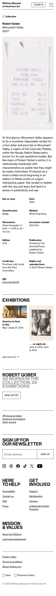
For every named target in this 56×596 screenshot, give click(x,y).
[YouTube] (39, 466)
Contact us (8, 496)
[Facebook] (18, 466)
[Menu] (51, 4)
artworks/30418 (10, 282)
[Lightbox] (28, 83)
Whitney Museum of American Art (11, 5)
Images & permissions (13, 419)
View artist (11, 395)
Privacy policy (9, 556)
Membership (35, 496)
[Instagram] (4, 466)
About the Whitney (12, 534)
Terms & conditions (12, 561)
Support (33, 491)
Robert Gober (11, 23)
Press (5, 506)
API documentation (12, 415)
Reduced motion (26, 575)
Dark (8, 575)
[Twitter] (31, 466)
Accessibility (8, 491)
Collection (10, 16)
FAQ (4, 501)
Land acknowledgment (14, 539)
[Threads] (11, 466)
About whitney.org (11, 566)
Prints (5, 213)
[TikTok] (25, 466)
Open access (9, 422)
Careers (33, 501)
